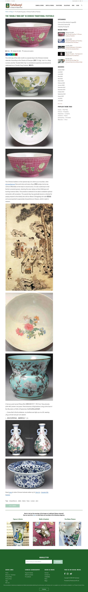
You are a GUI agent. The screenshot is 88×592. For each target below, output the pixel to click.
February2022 (61, 83)
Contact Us (47, 574)
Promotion (68, 117)
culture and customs (63, 24)
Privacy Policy (8, 576)
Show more (60, 103)
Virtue (65, 119)
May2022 (60, 76)
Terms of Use (8, 578)
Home (6, 11)
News (73, 5)
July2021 (60, 98)
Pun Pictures (59, 5)
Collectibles (67, 5)
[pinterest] (16, 54)
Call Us (13, 1)
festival (23, 501)
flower (28, 501)
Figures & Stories (40, 5)
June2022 (60, 74)
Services (47, 572)
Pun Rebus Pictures (70, 519)
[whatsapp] (14, 54)
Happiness (60, 113)
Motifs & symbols (29, 574)
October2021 (61, 91)
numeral (32, 501)
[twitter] (9, 54)
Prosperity (66, 111)
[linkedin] (11, 54)
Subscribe (58, 561)
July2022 (60, 72)
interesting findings (62, 26)
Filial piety (65, 109)
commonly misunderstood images (66, 22)
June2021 (60, 100)
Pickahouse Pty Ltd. (74, 580)
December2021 (61, 87)
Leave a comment (12, 505)
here (34, 515)
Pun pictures (28, 576)
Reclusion (60, 119)
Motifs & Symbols (50, 5)
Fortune (60, 111)
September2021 (62, 94)
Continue (44, 589)
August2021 (61, 96)
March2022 (61, 80)
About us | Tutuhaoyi (10, 574)
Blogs (77, 5)
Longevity (67, 113)
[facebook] (6, 54)
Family (59, 109)
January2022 (61, 85)
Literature (60, 115)
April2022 (60, 78)
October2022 (61, 69)
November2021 (61, 89)
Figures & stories (29, 572)
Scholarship (61, 117)
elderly (19, 501)
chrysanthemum (13, 501)
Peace (65, 115)
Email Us (8, 1)
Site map (7, 582)
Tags (6, 580)
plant (37, 501)
